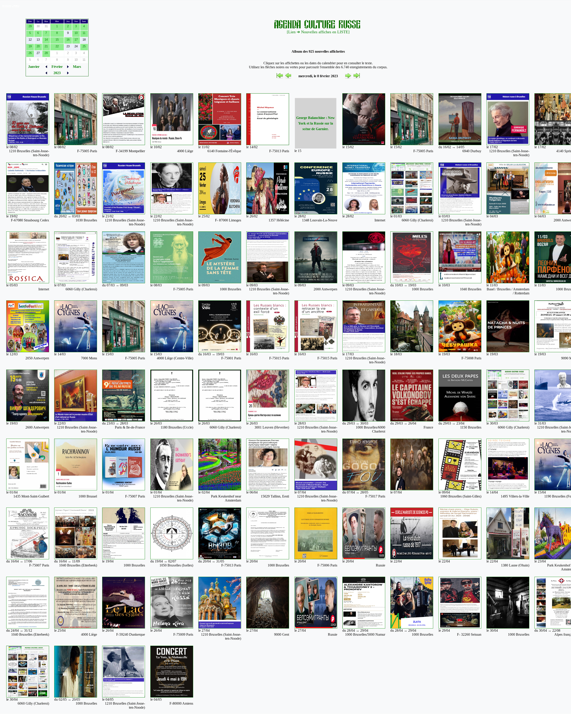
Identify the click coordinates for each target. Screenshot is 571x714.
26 (30, 53)
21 (46, 46)
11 (84, 33)
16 (68, 39)
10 (76, 33)
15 (57, 39)
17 (76, 39)
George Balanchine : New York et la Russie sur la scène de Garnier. (315, 123)
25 (84, 46)
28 (46, 53)
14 (46, 39)
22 (57, 46)
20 (38, 46)
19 (30, 46)
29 (30, 26)
